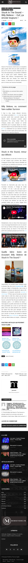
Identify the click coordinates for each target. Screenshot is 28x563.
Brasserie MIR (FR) (17, 8)
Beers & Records (13, 315)
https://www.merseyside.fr (14, 392)
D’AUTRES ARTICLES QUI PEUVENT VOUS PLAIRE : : (15, 100)
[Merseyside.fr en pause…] (5, 447)
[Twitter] (6, 23)
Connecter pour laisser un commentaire (14, 425)
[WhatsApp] (13, 23)
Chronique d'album (5, 9)
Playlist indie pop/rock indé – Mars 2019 (6, 374)
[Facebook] (2, 23)
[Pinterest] (9, 23)
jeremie (4, 20)
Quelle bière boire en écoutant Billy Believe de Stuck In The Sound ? (12, 97)
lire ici (16, 115)
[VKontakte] (21, 549)
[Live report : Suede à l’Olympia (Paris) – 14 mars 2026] (5, 440)
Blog (6, 8)
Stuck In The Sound (9, 356)
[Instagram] (17, 549)
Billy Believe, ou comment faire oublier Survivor (13, 92)
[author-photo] (14, 388)
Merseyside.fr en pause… (16, 445)
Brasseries (10, 8)
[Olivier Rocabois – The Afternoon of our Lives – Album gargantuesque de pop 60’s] (5, 454)
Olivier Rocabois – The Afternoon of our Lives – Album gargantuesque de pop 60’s (18, 454)
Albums (7, 5)
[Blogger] (6, 549)
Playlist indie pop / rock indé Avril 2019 (21, 374)
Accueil (2, 5)
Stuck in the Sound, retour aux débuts (13, 94)
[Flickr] (14, 549)
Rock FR (11, 9)
